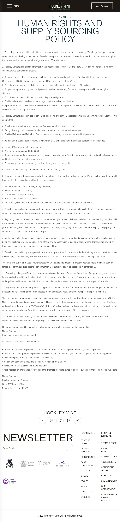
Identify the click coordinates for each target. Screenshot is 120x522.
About (84, 481)
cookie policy (109, 457)
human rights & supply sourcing (109, 497)
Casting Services (86, 450)
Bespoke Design (85, 442)
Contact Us (87, 492)
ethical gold (108, 475)
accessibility (108, 462)
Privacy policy (105, 450)
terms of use (108, 443)
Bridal (84, 476)
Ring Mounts (88, 457)
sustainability (109, 481)
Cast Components (88, 463)
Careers (85, 497)
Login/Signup (102, 6)
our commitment (108, 487)
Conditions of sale (107, 468)
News (84, 486)
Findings (85, 470)
